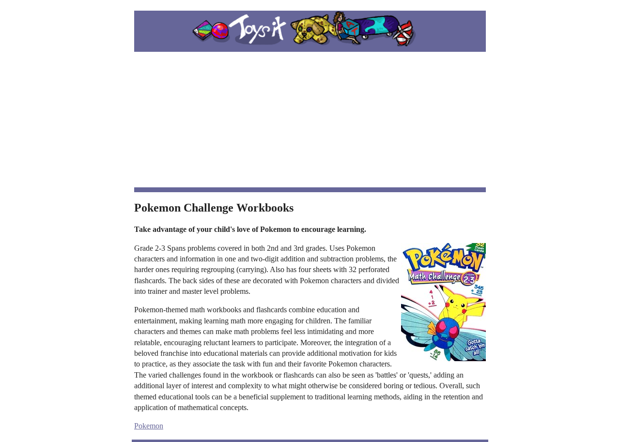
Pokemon (148, 426)
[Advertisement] (310, 119)
